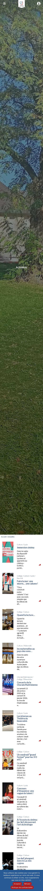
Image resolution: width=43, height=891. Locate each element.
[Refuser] (40, 880)
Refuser (27, 884)
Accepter (17, 884)
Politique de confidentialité (22, 887)
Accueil (3, 537)
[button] (4, 3)
